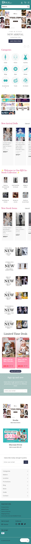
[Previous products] (3, 352)
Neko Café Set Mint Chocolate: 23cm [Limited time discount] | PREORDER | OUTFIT (8, 360)
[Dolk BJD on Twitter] (25, 524)
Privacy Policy (5, 507)
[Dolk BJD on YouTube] (22, 524)
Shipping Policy (5, 514)
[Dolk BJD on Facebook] (19, 524)
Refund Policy (5, 509)
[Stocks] (15, 411)
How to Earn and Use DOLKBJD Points (11, 516)
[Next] (28, 45)
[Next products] (27, 352)
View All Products (15, 371)
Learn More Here (15, 41)
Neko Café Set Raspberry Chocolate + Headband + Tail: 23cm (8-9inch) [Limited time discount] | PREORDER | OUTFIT (22, 360)
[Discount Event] (15, 435)
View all (27, 123)
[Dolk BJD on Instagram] (16, 524)
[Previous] (25, 45)
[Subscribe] (25, 391)
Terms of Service (5, 511)
